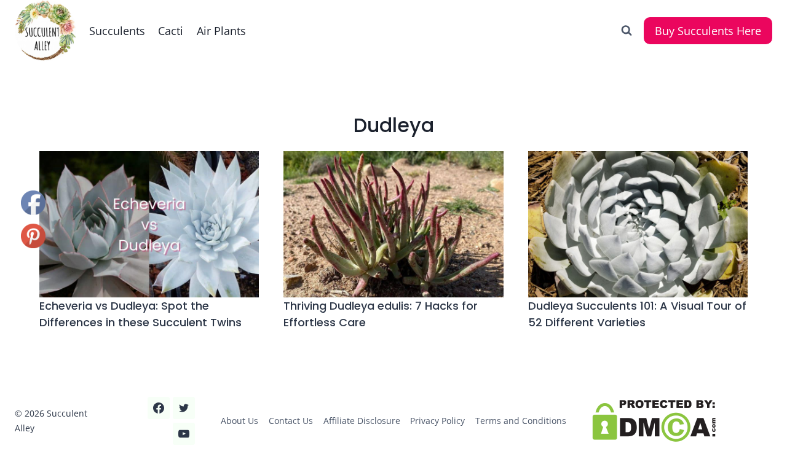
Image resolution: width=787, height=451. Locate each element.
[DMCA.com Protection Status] (682, 421)
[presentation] (149, 224)
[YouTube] (184, 434)
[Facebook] (159, 408)
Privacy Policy (437, 420)
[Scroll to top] (31, 401)
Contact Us (291, 420)
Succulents (117, 30)
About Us (239, 420)
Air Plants (221, 30)
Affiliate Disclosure (361, 420)
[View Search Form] (626, 31)
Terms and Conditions (520, 420)
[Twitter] (184, 408)
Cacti (170, 30)
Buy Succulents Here (708, 30)
